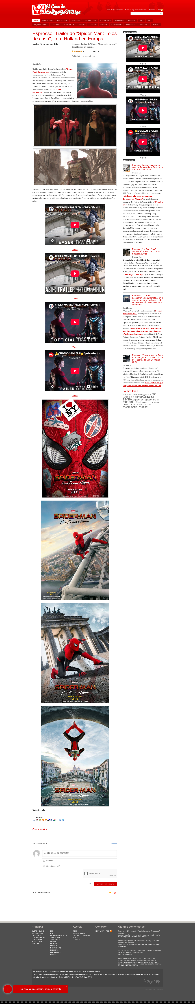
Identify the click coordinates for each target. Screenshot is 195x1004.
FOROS (75, 937)
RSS (159, 10)
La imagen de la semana (148, 402)
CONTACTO (77, 939)
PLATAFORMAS (37, 941)
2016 (124, 394)
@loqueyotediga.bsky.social (136, 974)
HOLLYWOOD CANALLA (58, 935)
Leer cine (129, 404)
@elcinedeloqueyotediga (43, 977)
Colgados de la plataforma (143, 399)
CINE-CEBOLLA (55, 952)
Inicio (108, 10)
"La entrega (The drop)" (133, 274)
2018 (131, 394)
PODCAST (53, 954)
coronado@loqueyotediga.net (51, 974)
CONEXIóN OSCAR (38, 937)
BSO (154, 394)
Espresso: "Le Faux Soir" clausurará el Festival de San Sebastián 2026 (146, 251)
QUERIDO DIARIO (38, 931)
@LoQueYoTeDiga (107, 974)
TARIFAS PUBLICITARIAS (81, 935)
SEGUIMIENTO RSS (102, 931)
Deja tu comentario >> (84, 56)
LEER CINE (35, 944)
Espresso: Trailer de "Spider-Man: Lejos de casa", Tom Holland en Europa (74, 36)
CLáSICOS (53, 941)
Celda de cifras (132, 396)
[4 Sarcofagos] (79, 51)
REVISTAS (53, 946)
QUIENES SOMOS (79, 933)
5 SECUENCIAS (55, 948)
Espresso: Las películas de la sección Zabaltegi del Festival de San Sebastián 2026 (147, 167)
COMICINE (54, 944)
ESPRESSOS (36, 935)
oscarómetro (130, 406)
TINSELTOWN (55, 937)
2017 (128, 394)
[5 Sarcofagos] (81, 51)
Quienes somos (117, 10)
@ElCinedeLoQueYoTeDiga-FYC (78, 977)
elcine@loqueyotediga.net (77, 974)
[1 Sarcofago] (73, 51)
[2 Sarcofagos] (75, 51)
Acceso (113, 844)
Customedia (159, 989)
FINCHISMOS (54, 950)
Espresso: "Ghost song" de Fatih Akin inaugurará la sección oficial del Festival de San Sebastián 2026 (147, 358)
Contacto (152, 10)
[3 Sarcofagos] (77, 51)
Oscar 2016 (140, 405)
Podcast (143, 407)
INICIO (75, 931)
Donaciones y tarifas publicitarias (136, 10)
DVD (51, 933)
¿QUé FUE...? (55, 939)
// (156, 10)
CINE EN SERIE (37, 939)
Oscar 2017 (148, 405)
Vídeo (75, 250)
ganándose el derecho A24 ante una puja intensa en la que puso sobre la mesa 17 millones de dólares (142, 331)
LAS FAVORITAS (37, 933)
